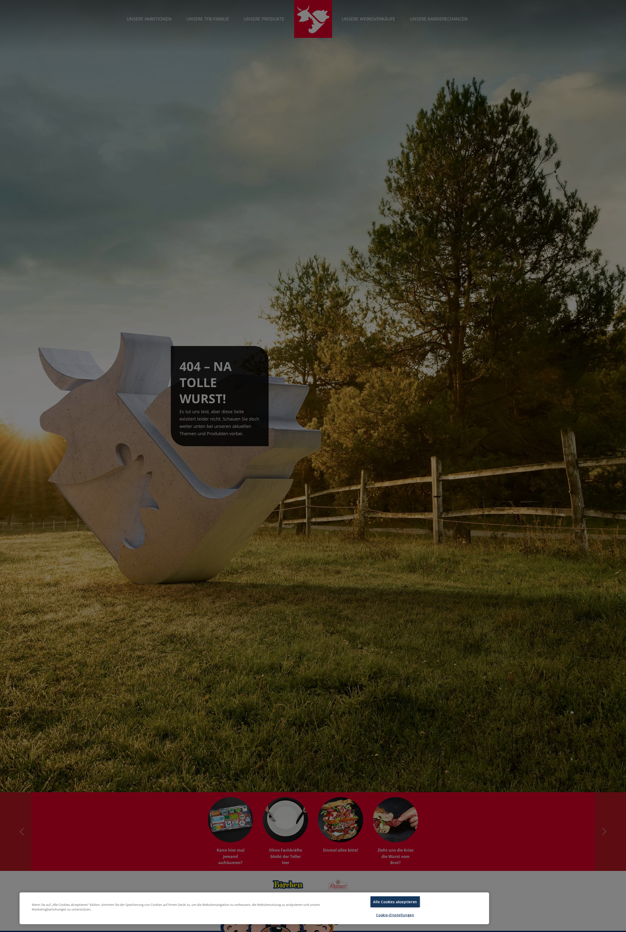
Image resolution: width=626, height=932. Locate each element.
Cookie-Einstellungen (395, 915)
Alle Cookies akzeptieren (395, 901)
